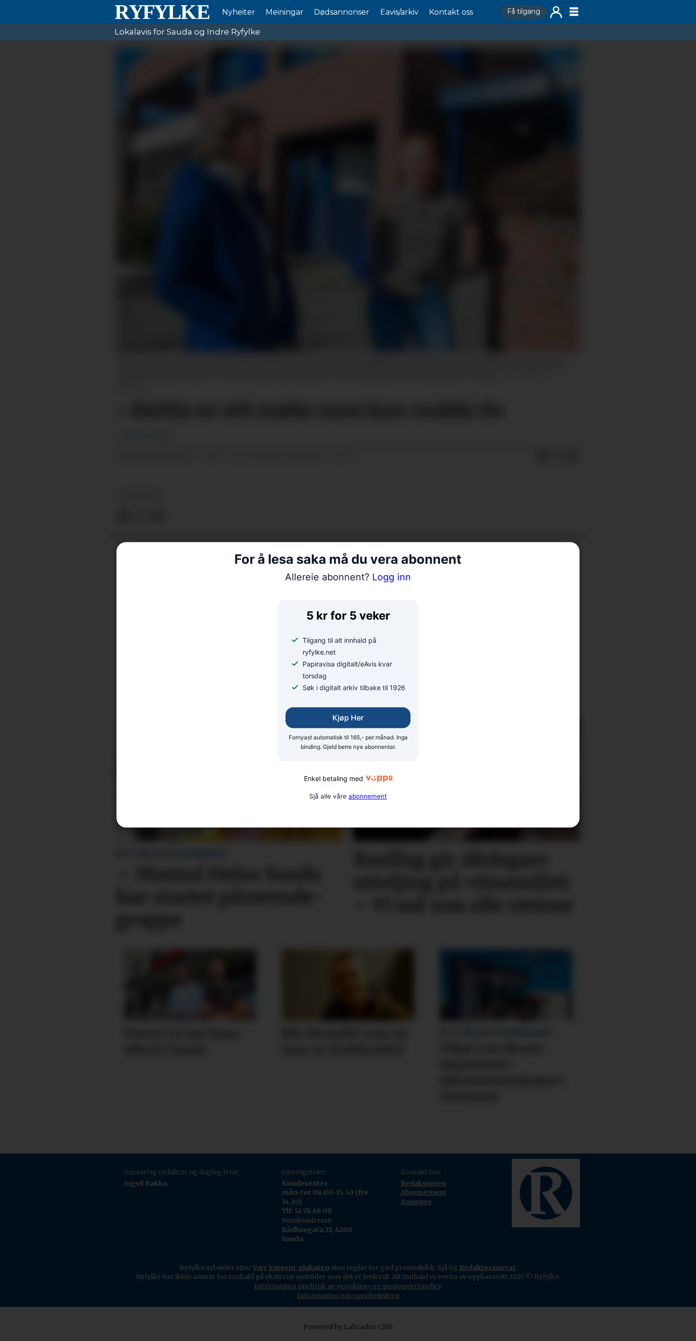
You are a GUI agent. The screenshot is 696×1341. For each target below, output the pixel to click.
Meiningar (284, 12)
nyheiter (139, 496)
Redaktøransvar (487, 1267)
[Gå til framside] (162, 11)
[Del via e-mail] (572, 456)
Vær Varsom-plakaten (291, 1267)
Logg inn (556, 12)
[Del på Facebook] (542, 456)
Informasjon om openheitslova (348, 1295)
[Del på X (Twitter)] (557, 456)
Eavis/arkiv (399, 12)
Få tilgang (523, 11)
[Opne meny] (574, 12)
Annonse (416, 1202)
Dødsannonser (341, 12)
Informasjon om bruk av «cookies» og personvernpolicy (348, 1286)
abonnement (367, 796)
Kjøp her (348, 717)
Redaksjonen (423, 1183)
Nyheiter (238, 12)
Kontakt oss (451, 12)
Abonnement (423, 1192)
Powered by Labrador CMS (348, 1327)
